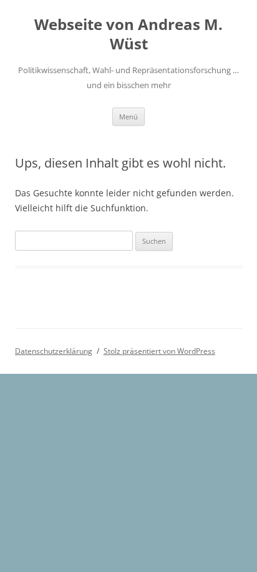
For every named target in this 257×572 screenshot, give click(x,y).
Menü (128, 116)
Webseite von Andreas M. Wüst (128, 34)
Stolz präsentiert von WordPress (159, 351)
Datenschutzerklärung (53, 351)
